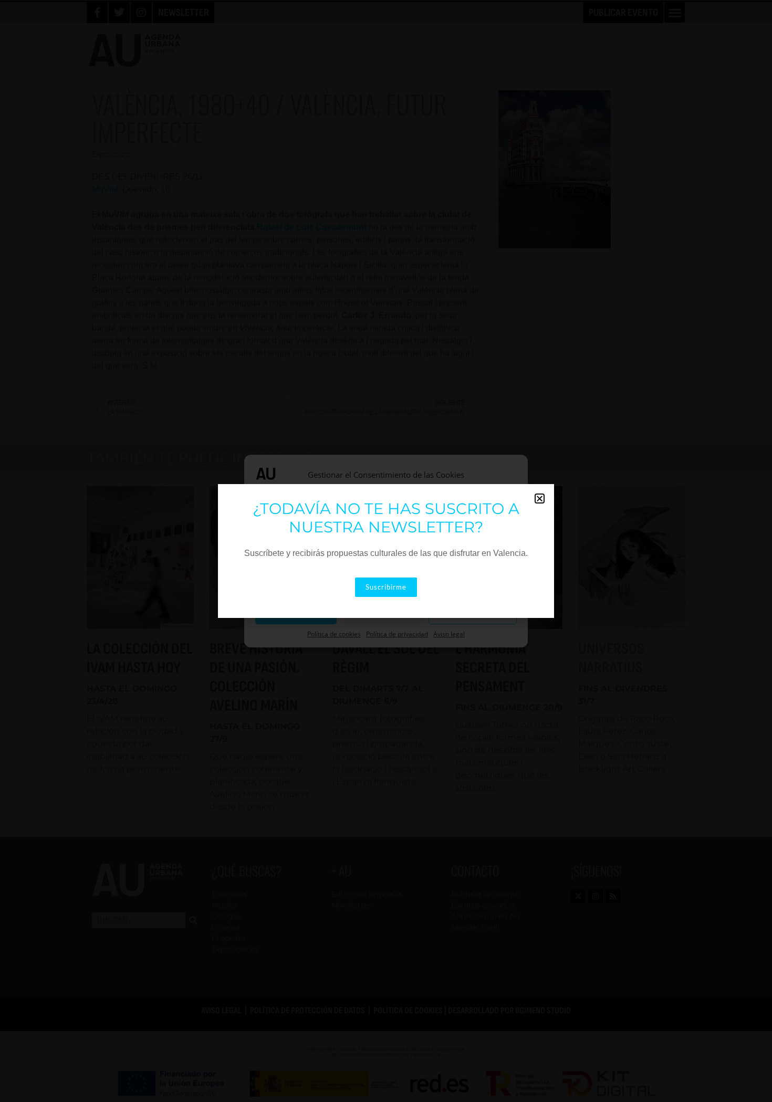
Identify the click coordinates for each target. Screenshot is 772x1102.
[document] (386, 551)
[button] (540, 498)
